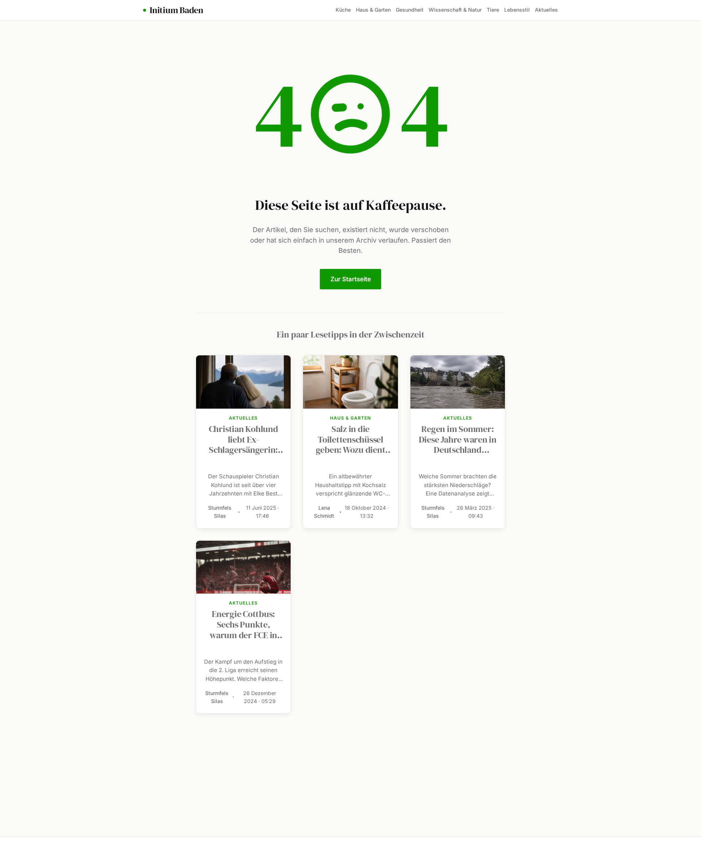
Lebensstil (517, 10)
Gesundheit (410, 10)
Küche (343, 10)
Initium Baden (176, 10)
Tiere (493, 10)
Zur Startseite (350, 279)
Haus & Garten (373, 10)
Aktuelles (546, 10)
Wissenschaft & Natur (455, 10)
